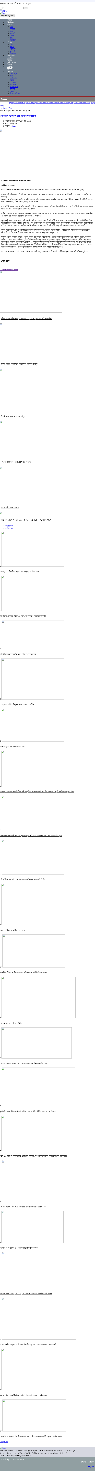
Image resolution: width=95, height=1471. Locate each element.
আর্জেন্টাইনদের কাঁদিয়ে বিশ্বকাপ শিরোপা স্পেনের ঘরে (18, 654)
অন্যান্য (10, 71)
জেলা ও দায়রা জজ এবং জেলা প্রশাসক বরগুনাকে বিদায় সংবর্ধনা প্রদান (24, 1063)
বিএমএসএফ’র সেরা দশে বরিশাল (11, 1023)
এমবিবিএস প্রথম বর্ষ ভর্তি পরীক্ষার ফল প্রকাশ (18, 115)
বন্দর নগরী (13, 84)
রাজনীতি (9, 58)
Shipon (91, 1466)
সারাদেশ (9, 24)
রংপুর (11, 38)
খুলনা (11, 31)
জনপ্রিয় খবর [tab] (9, 528)
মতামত (12, 80)
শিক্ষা (11, 75)
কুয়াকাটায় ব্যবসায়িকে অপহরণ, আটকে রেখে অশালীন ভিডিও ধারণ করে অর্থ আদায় (28, 1111)
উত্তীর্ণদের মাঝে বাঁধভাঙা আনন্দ (13, 416)
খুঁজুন (25, 8)
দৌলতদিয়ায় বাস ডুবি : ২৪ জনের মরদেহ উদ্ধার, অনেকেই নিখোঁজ (23, 879)
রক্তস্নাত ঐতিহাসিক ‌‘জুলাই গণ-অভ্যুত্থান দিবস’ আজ (19, 571)
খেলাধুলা (9, 67)
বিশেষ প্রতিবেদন (15, 93)
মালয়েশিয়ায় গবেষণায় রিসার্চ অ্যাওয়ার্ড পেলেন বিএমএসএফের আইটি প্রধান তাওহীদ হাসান (31, 1436)
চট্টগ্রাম (12, 29)
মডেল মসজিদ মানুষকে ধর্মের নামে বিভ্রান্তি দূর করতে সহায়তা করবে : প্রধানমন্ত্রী (28, 1344)
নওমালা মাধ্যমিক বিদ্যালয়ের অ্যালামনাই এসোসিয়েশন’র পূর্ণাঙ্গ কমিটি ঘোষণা (26, 1293)
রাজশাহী (12, 33)
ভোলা (11, 44)
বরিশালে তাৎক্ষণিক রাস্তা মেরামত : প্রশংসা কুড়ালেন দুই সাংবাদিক (26, 318)
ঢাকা (11, 27)
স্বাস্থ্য (12, 91)
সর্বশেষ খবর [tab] (9, 526)
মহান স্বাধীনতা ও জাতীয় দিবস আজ (12, 930)
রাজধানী (12, 89)
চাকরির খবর (13, 78)
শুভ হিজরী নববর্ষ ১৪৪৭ (10, 507)
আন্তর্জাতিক (11, 55)
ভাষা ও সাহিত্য (14, 87)
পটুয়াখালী (12, 49)
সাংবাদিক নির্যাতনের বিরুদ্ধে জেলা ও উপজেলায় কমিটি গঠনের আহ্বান (23, 972)
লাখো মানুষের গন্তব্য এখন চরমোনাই (12, 746)
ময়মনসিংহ (13, 40)
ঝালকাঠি (12, 51)
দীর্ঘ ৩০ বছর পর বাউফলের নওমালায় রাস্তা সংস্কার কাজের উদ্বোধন (23, 1206)
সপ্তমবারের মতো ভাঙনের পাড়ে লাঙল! (16, 461)
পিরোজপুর (13, 53)
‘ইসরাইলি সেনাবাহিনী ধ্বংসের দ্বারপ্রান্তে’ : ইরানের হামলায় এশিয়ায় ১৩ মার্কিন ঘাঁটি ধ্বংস (31, 835)
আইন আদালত (11, 62)
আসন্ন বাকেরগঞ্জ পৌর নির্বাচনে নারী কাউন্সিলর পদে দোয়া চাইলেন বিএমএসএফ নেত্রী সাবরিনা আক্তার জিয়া (37, 791)
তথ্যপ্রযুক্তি (14, 73)
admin (13, 126)
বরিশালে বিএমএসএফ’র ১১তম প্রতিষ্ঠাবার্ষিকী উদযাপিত (19, 1248)
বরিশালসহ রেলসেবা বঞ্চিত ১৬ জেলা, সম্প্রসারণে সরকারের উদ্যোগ (58, 103)
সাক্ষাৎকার (13, 82)
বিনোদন (9, 69)
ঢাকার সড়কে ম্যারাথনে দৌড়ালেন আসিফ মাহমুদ (19, 364)
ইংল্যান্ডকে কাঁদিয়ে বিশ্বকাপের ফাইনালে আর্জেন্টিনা (17, 704)
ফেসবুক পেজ (4, 1441)
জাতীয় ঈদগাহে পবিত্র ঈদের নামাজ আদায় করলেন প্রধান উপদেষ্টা (26, 519)
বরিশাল (9, 42)
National (10, 22)
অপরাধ (9, 60)
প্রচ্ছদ (9, 20)
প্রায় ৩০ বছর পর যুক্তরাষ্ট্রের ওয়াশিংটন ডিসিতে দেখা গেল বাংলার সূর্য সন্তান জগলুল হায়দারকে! (33, 1156)
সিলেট (12, 35)
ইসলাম (9, 64)
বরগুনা (12, 47)
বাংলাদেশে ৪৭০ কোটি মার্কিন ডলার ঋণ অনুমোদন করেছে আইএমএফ (23, 1395)
